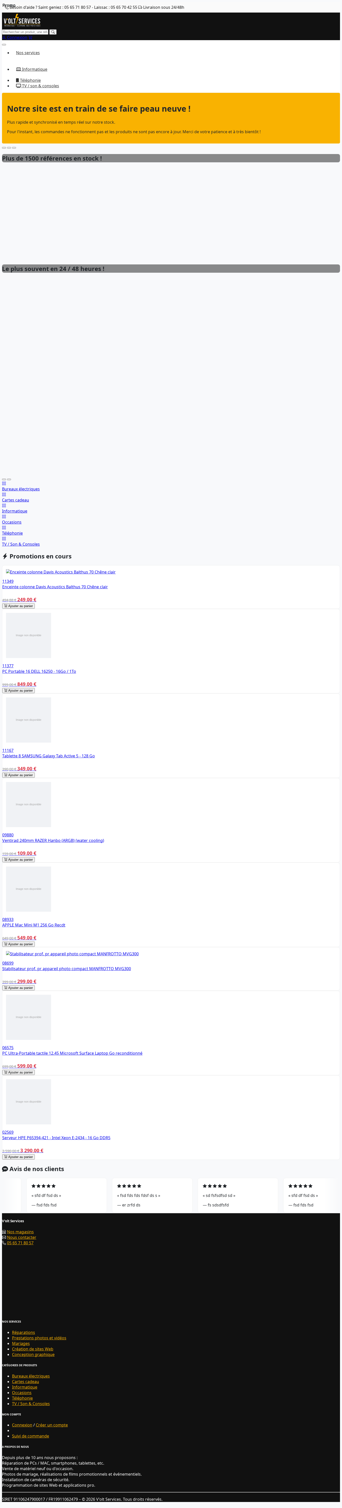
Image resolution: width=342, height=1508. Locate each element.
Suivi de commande (30, 1436)
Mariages (21, 1343)
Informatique (34, 69)
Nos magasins (20, 1232)
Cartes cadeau (25, 1381)
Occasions (22, 1392)
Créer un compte (52, 1425)
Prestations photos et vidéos (39, 1338)
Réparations (23, 1332)
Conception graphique (33, 1354)
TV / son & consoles (40, 86)
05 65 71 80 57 (20, 1243)
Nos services (28, 52)
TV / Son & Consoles (31, 1403)
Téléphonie (30, 80)
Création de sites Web (32, 1349)
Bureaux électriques (31, 1376)
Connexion (22, 1425)
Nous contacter (21, 1237)
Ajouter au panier (20, 606)
